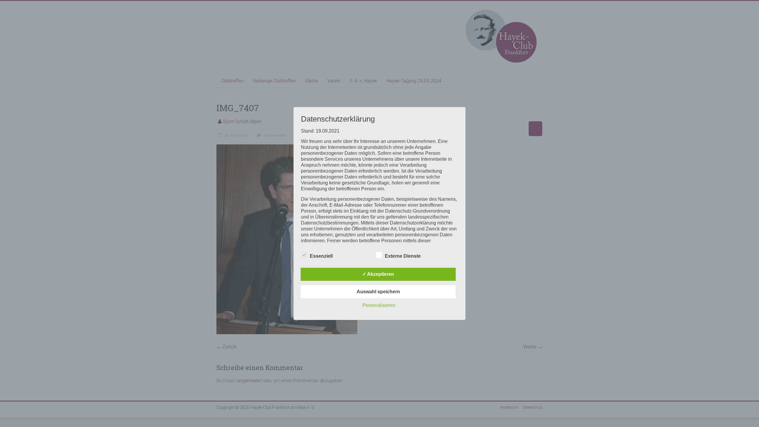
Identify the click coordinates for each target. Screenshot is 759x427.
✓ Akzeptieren (378, 274)
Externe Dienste (403, 256)
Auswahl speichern (378, 291)
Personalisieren (379, 305)
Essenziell (321, 256)
